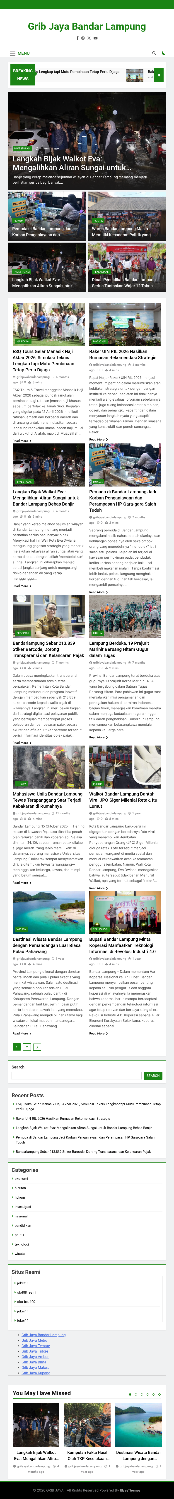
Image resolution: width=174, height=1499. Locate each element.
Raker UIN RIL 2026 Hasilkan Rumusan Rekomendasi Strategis (63, 1119)
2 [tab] (136, 1394)
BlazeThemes (130, 1490)
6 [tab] (159, 1394)
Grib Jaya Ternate (36, 1346)
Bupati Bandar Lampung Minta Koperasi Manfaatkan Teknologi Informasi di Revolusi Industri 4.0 (122, 945)
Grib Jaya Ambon (35, 1357)
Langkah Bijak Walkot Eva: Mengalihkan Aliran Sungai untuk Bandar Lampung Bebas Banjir (42, 285)
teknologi (100, 929)
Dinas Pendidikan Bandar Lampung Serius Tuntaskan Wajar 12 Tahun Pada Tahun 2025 (124, 285)
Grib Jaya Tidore (35, 1351)
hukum (19, 148)
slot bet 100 (26, 1302)
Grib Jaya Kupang (36, 1373)
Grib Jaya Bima (34, 1362)
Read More (20, 440)
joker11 (23, 1283)
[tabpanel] (36, 1439)
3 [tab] (142, 1394)
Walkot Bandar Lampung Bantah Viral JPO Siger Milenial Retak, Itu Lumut (123, 800)
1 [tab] (130, 1394)
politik (98, 221)
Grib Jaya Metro (34, 1340)
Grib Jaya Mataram (37, 1367)
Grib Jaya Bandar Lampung (87, 26)
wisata (21, 929)
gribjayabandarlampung (33, 377)
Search (18, 1067)
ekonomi (23, 633)
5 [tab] (153, 1394)
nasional (23, 341)
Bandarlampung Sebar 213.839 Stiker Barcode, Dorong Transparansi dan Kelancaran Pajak (48, 649)
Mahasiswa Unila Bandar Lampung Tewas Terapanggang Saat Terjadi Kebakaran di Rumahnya (47, 800)
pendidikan (101, 272)
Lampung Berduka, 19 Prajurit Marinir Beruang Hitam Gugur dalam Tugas (119, 649)
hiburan (20, 1188)
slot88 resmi (26, 1292)
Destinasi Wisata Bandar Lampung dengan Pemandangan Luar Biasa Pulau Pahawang (47, 945)
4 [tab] (148, 1394)
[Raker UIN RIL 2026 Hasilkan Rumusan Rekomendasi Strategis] (109, 77)
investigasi (22, 272)
